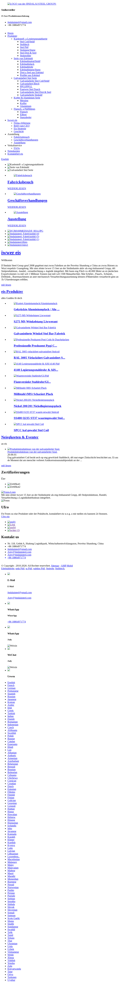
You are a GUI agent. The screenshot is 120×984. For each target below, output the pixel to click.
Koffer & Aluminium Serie (27, 97)
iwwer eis (11, 252)
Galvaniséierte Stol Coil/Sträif (34, 81)
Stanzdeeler (25, 117)
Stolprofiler (25, 55)
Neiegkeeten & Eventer (20, 437)
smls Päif (19, 568)
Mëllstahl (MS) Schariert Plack (33, 394)
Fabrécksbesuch (22, 137)
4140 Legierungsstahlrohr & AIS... (36, 369)
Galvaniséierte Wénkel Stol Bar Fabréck (39, 333)
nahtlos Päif (39, 568)
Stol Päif (24, 47)
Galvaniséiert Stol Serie (25, 78)
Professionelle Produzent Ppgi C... (35, 345)
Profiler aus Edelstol (30, 75)
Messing (24, 100)
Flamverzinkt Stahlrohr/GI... (32, 381)
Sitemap (55, 565)
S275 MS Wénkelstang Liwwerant (36, 321)
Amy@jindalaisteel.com (19, 552)
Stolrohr (50, 568)
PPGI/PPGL (26, 86)
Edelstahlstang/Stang (30, 69)
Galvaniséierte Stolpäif (31, 95)
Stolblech (24, 44)
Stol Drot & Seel (28, 52)
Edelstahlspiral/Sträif (30, 61)
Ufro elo (5, 516)
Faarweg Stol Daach (30, 89)
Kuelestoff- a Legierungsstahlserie (30, 38)
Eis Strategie (20, 128)
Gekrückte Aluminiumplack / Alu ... (37, 309)
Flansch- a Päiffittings (24, 109)
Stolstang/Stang (27, 50)
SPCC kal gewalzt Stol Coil (31, 430)
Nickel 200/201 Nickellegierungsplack (37, 406)
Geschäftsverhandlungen (26, 139)
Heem (10, 33)
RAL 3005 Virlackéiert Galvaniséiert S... (39, 357)
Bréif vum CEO (22, 125)
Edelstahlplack (27, 64)
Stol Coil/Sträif (27, 41)
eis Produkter (12, 291)
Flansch (24, 111)
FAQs (17, 148)
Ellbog (23, 114)
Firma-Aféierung (22, 123)
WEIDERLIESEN (17, 188)
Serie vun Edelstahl (23, 58)
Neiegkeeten (14, 151)
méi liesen (6, 285)
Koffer (23, 103)
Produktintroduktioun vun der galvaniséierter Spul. (32, 452)
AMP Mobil (67, 565)
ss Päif (29, 568)
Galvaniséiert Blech (29, 83)
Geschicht (19, 131)
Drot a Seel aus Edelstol (32, 72)
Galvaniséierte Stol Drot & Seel (35, 92)
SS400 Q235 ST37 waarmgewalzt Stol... (39, 418)
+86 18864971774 (17, 621)
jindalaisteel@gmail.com (20, 549)
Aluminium (25, 106)
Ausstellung (19, 142)
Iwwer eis (12, 120)
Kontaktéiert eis (15, 154)
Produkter (12, 36)
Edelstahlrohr (26, 66)
